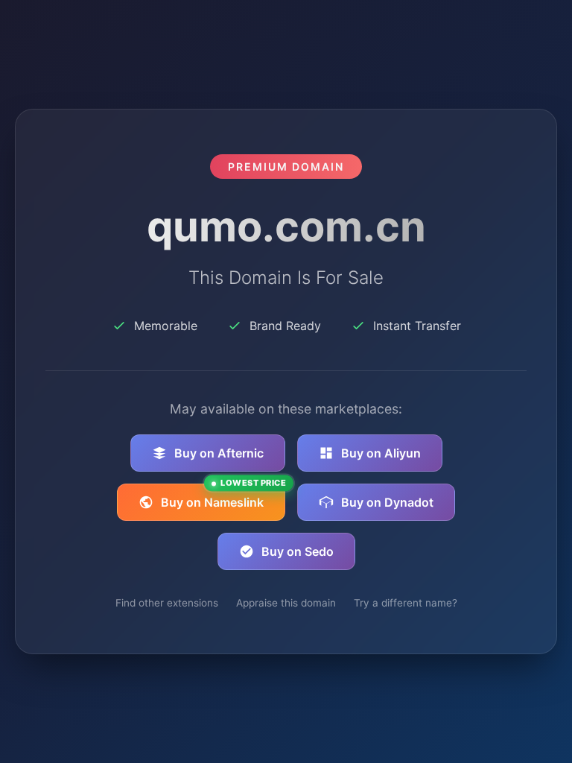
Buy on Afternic (219, 453)
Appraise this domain (286, 603)
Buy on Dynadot (387, 502)
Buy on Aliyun (381, 453)
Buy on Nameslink (223, 497)
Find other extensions (166, 603)
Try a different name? (405, 603)
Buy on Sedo (297, 551)
